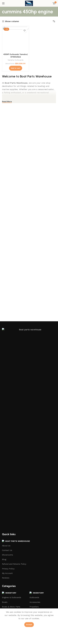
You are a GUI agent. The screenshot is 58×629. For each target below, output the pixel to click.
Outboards (34, 597)
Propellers (34, 607)
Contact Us (7, 550)
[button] (15, 68)
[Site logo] (29, 3)
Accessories (35, 602)
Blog (4, 559)
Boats (4, 602)
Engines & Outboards (11, 597)
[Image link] (29, 428)
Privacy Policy (8, 569)
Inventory (38, 593)
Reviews (5, 578)
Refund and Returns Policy (14, 564)
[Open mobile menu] (3, 3)
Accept (29, 625)
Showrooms (7, 555)
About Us (6, 546)
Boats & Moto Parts (11, 607)
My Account (7, 573)
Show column (12, 21)
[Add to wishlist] (24, 30)
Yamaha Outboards (15, 60)
